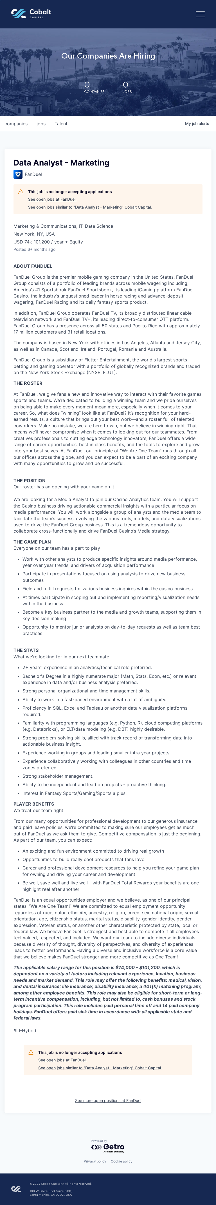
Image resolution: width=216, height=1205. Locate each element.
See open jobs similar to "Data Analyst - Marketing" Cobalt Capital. (90, 207)
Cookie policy (121, 1161)
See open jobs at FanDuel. (52, 199)
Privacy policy (95, 1161)
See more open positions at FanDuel (108, 1100)
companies (16, 123)
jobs (41, 123)
